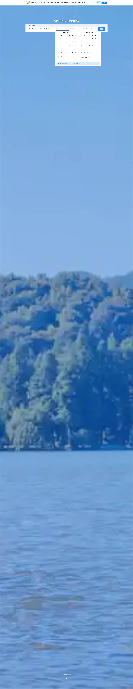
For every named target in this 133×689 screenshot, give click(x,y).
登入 (105, 2)
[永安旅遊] (30, 2)
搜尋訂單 (99, 2)
